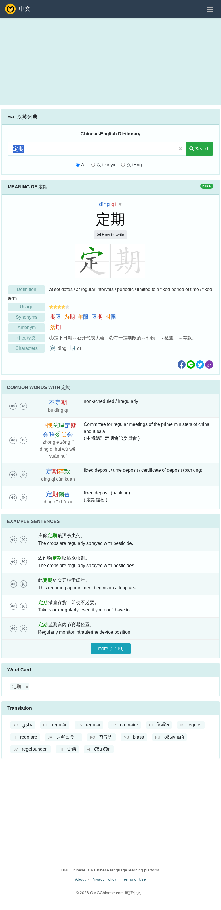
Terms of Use (134, 879)
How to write (112, 234)
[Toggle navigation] (209, 9)
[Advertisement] (110, 61)
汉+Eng (134, 164)
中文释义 (26, 337)
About (80, 879)
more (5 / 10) (110, 648)
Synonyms (26, 317)
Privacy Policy (103, 879)
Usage (26, 306)
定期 (16, 686)
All (84, 164)
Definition (26, 289)
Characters (26, 348)
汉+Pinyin (106, 164)
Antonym (27, 327)
